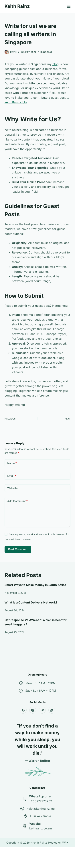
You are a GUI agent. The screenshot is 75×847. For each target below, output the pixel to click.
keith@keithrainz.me (41, 808)
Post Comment (18, 549)
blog (55, 64)
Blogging (46, 52)
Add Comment (17, 501)
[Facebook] (23, 710)
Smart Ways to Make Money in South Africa (35, 585)
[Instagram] (32, 710)
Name (12, 463)
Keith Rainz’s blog (17, 102)
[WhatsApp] (51, 710)
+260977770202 (40, 801)
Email (11, 475)
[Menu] (68, 6)
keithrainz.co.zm (40, 828)
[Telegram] (42, 710)
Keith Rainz (17, 6)
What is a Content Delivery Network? (31, 602)
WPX (65, 842)
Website (12, 488)
